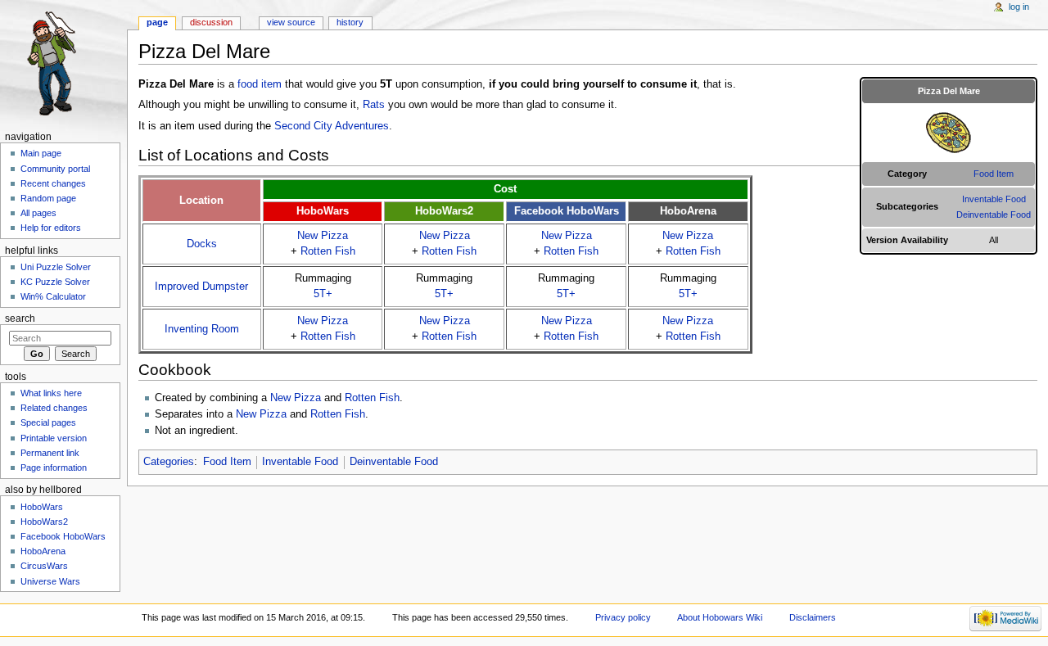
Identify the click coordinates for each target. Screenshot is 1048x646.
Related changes (54, 408)
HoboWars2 (44, 521)
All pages (38, 213)
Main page (40, 153)
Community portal (55, 169)
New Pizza (322, 236)
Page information (53, 467)
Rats (374, 105)
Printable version (53, 438)
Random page (48, 198)
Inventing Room (202, 329)
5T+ (323, 294)
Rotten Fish (327, 251)
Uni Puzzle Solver (55, 267)
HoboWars (41, 507)
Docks (202, 244)
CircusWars (44, 566)
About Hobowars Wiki (719, 617)
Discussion (211, 22)
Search (20, 318)
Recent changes (53, 183)
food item (259, 84)
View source (291, 22)
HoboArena (43, 551)
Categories (168, 462)
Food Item (993, 173)
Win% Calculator (53, 296)
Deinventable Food (993, 214)
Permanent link (49, 453)
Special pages (48, 422)
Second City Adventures (331, 126)
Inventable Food (994, 199)
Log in (1019, 6)
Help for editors (50, 228)
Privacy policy (623, 617)
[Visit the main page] (63, 63)
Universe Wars (50, 581)
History (350, 22)
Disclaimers (812, 617)
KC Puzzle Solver (55, 282)
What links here (51, 393)
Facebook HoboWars (63, 536)
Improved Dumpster (201, 286)
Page (157, 22)
